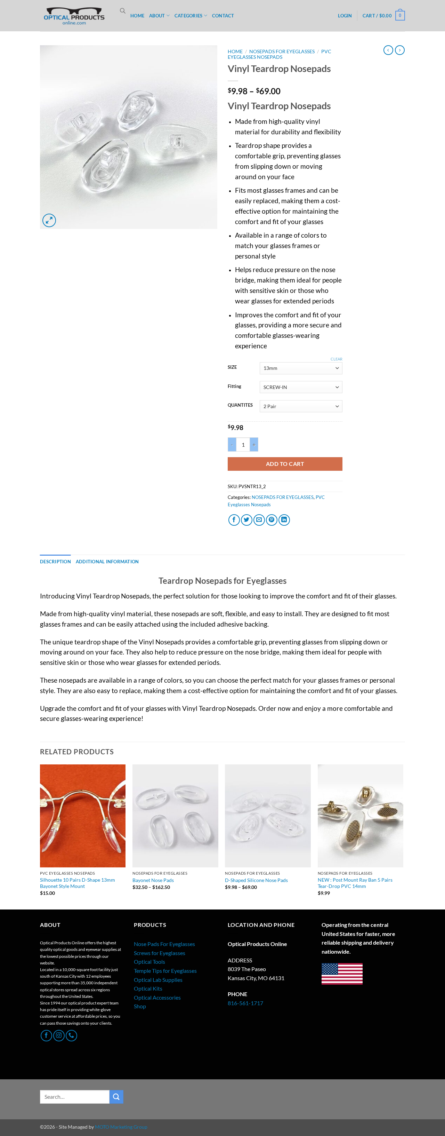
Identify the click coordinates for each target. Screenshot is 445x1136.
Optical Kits (148, 988)
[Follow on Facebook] (46, 1035)
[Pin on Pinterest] (271, 520)
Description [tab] (55, 561)
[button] (345, 16)
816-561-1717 (245, 1003)
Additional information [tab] (107, 561)
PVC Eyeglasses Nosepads (279, 54)
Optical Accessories (157, 997)
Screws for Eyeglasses (159, 953)
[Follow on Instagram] (59, 1035)
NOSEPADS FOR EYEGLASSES (282, 51)
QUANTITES (240, 405)
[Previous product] (400, 50)
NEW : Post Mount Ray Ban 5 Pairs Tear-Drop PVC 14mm (355, 883)
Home (235, 51)
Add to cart (285, 464)
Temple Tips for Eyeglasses (165, 970)
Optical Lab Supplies (158, 979)
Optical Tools (149, 961)
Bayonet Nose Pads (153, 880)
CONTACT (223, 15)
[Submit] (116, 1097)
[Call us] (71, 1035)
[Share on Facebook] (234, 520)
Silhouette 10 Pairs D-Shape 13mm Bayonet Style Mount (77, 883)
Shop (140, 1006)
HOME (137, 15)
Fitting (234, 386)
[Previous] (40, 836)
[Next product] (388, 50)
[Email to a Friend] (259, 520)
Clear (336, 359)
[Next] (403, 836)
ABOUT (157, 15)
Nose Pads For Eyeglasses (164, 943)
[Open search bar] (123, 11)
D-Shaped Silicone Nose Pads (256, 880)
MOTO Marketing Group (121, 1127)
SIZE (232, 367)
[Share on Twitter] (246, 520)
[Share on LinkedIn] (284, 520)
